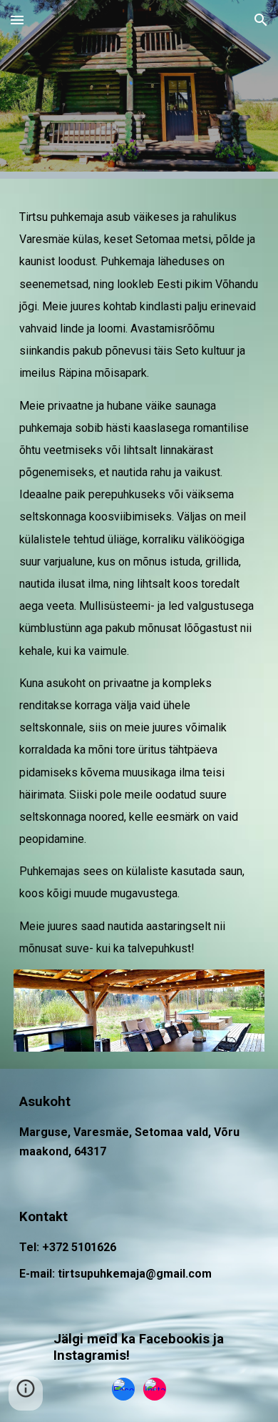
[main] (139, 582)
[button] (17, 19)
